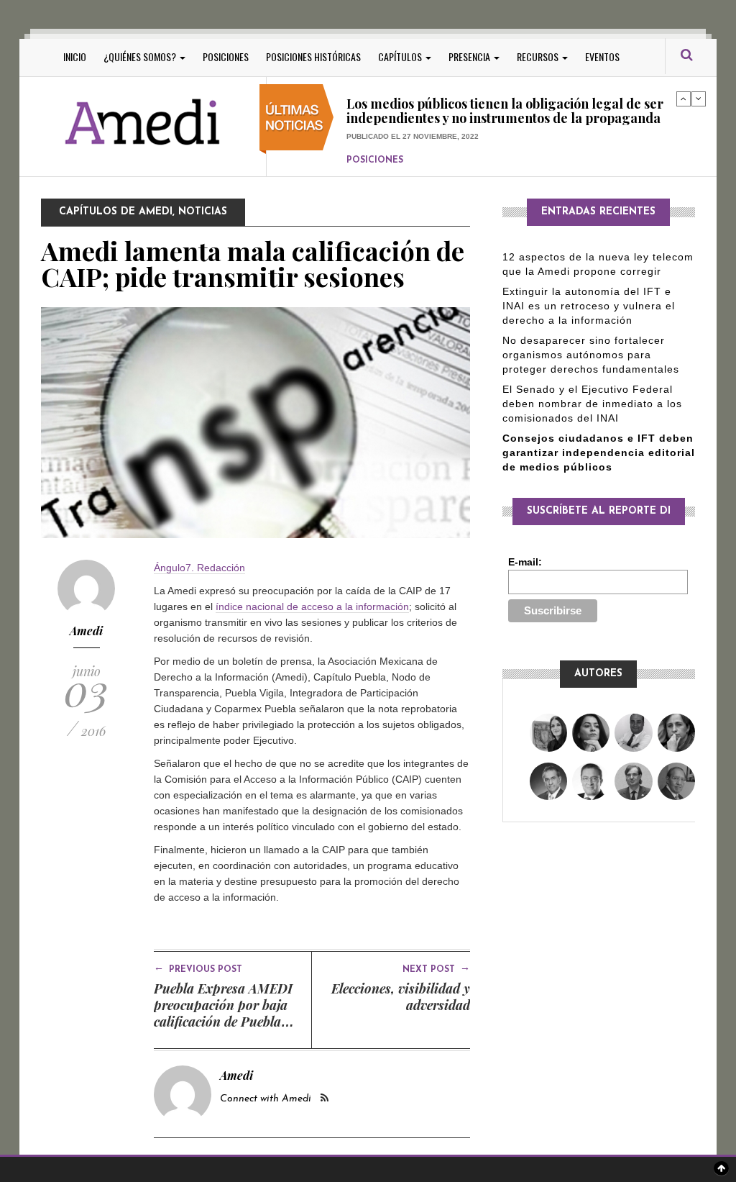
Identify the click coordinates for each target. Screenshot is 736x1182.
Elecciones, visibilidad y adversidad (400, 997)
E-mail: (525, 562)
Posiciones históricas (313, 56)
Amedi (86, 630)
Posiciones (226, 56)
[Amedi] (143, 122)
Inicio (74, 56)
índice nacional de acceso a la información (312, 606)
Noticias (202, 211)
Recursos (539, 56)
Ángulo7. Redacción (199, 567)
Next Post (436, 968)
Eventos (602, 56)
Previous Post (198, 968)
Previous (683, 98)
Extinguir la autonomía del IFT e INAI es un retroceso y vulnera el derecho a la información (588, 306)
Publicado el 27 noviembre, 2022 (412, 134)
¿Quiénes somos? (141, 56)
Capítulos (401, 56)
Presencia (470, 56)
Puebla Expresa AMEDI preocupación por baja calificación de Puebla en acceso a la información (223, 1021)
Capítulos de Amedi (115, 211)
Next (698, 98)
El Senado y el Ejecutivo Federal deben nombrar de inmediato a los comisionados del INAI (592, 403)
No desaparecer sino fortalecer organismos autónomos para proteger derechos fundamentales (590, 355)
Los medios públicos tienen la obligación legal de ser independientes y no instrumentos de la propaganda (504, 109)
